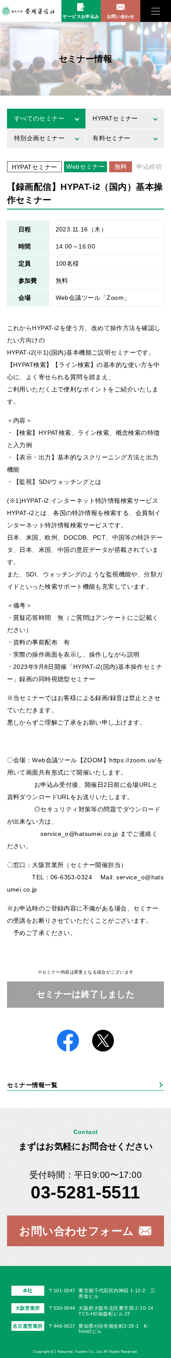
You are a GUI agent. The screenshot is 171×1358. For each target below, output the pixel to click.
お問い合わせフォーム (76, 1231)
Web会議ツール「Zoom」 (93, 297)
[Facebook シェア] (68, 1041)
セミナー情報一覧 (32, 1084)
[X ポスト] (103, 1041)
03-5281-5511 (85, 1192)
